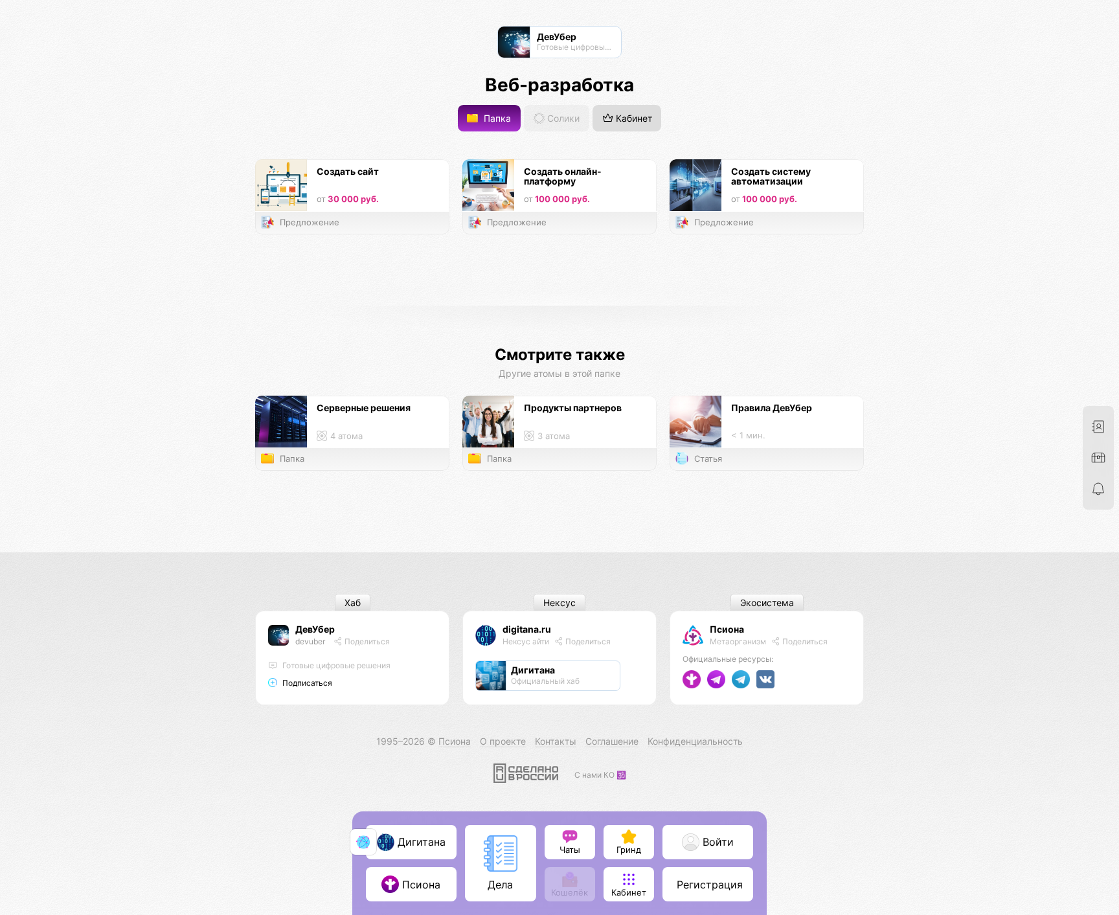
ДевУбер (315, 629)
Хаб (353, 602)
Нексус (559, 602)
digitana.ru (527, 629)
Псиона (727, 629)
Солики (562, 118)
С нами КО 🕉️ (600, 775)
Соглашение (612, 741)
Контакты (555, 741)
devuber (310, 641)
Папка (496, 118)
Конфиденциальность (695, 741)
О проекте (503, 741)
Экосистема (767, 602)
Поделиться (366, 641)
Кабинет (632, 118)
